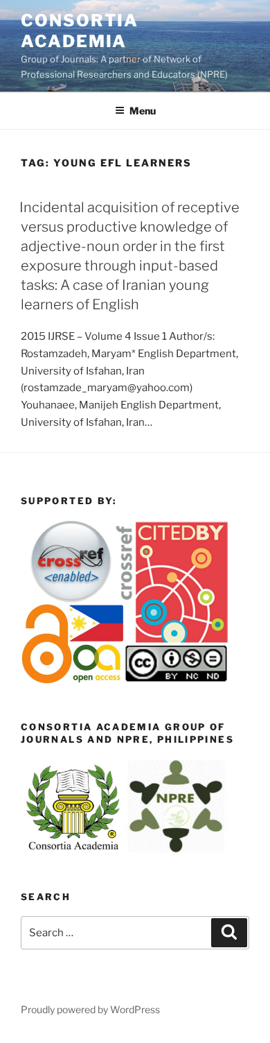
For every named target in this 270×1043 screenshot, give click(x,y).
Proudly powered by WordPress (90, 1009)
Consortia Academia (79, 30)
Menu (142, 111)
